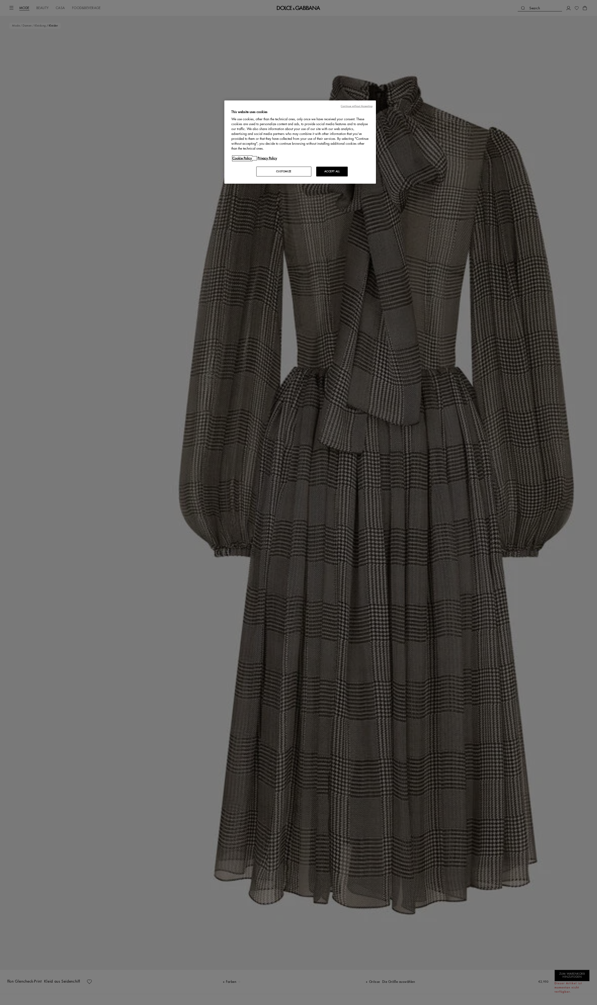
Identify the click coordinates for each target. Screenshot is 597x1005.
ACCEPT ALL (332, 171)
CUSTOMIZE (284, 171)
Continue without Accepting (356, 106)
